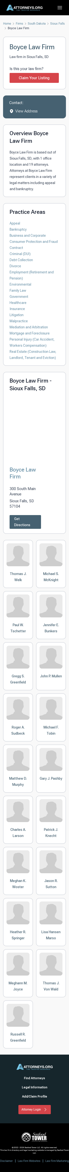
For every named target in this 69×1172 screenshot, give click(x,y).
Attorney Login (31, 1109)
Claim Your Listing (34, 78)
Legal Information (34, 1087)
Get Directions (22, 522)
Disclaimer (6, 1160)
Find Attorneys (34, 1078)
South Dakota (37, 23)
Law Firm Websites (29, 1160)
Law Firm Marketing (57, 1160)
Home (7, 23)
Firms (19, 23)
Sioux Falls (57, 23)
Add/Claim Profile (34, 1096)
